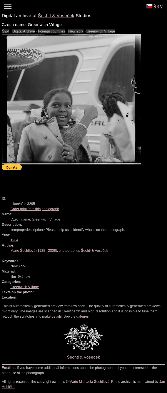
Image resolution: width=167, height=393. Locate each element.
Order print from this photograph (34, 209)
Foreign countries (51, 31)
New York (75, 31)
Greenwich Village (101, 31)
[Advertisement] (81, 181)
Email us (8, 368)
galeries (82, 316)
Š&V (5, 31)
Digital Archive (23, 31)
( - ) (33, 250)
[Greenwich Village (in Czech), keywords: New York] (71, 99)
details (57, 316)
